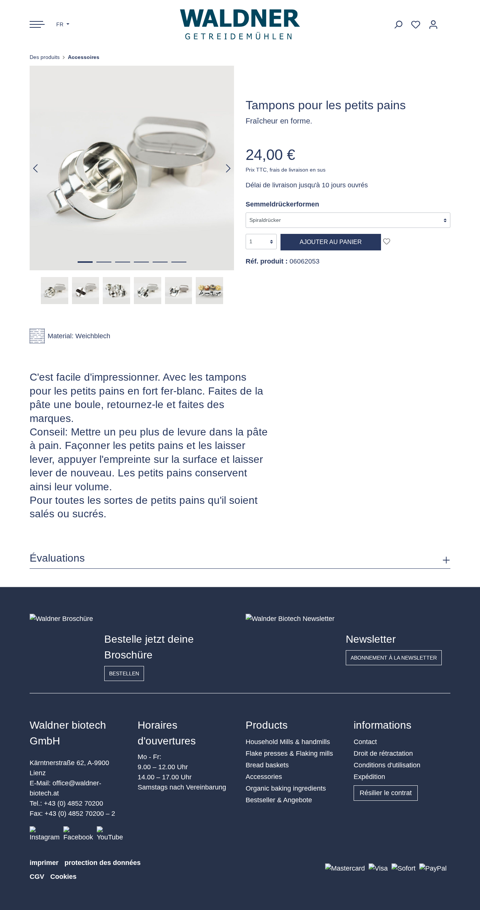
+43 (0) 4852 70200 (73, 803)
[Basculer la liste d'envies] (386, 241)
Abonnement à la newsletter (394, 658)
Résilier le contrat (386, 793)
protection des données (102, 862)
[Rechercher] (398, 25)
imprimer (44, 862)
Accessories (264, 776)
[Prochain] (228, 168)
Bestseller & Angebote (279, 800)
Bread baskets (267, 765)
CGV (37, 876)
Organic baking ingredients (286, 788)
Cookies (63, 876)
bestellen (124, 673)
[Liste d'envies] (415, 25)
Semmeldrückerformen (282, 204)
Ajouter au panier (331, 242)
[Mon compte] (433, 25)
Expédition (369, 776)
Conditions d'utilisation (387, 765)
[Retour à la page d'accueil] (240, 24)
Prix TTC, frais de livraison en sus (286, 170)
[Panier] (446, 22)
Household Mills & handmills (288, 742)
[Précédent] (35, 168)
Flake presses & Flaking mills (289, 753)
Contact (365, 742)
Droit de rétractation (383, 753)
